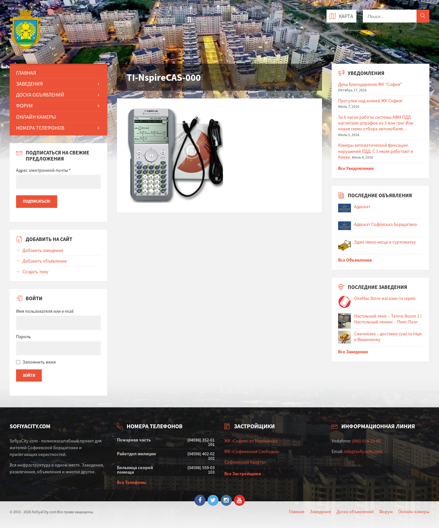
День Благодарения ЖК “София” (370, 84)
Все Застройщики (242, 474)
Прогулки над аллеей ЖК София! (370, 101)
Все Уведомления (356, 168)
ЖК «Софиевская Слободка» (252, 451)
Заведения (29, 83)
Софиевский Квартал (245, 462)
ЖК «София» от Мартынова (250, 441)
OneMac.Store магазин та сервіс (385, 298)
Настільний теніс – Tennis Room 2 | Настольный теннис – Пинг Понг (387, 319)
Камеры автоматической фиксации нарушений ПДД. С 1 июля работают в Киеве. (375, 151)
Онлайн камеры (413, 511)
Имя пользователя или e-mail (45, 311)
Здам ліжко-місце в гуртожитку (385, 242)
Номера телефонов (40, 128)
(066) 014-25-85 (366, 441)
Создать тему (35, 271)
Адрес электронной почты (43, 170)
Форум (24, 105)
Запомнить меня (39, 362)
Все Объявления (355, 260)
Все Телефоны (131, 482)
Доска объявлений (355, 511)
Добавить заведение (42, 250)
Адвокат (362, 206)
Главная (26, 72)
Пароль (23, 336)
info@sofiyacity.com (363, 451)
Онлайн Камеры (36, 117)
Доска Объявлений (40, 94)
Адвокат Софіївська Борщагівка (385, 224)
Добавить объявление (44, 261)
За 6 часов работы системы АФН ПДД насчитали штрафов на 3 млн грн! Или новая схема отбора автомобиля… (375, 123)
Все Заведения (353, 352)
